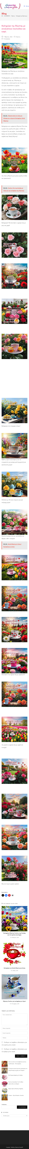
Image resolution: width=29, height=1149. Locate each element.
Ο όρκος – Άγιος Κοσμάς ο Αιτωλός (16, 1095)
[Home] (2, 16)
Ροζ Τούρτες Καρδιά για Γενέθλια (15, 1075)
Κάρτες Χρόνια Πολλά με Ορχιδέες (15, 1088)
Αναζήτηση (4, 1104)
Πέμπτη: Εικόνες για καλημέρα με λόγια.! (14, 1001)
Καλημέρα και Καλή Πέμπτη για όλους (14, 968)
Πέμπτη (18, 36)
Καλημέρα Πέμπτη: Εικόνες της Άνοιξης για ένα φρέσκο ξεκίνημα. (14, 934)
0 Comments (7, 39)
